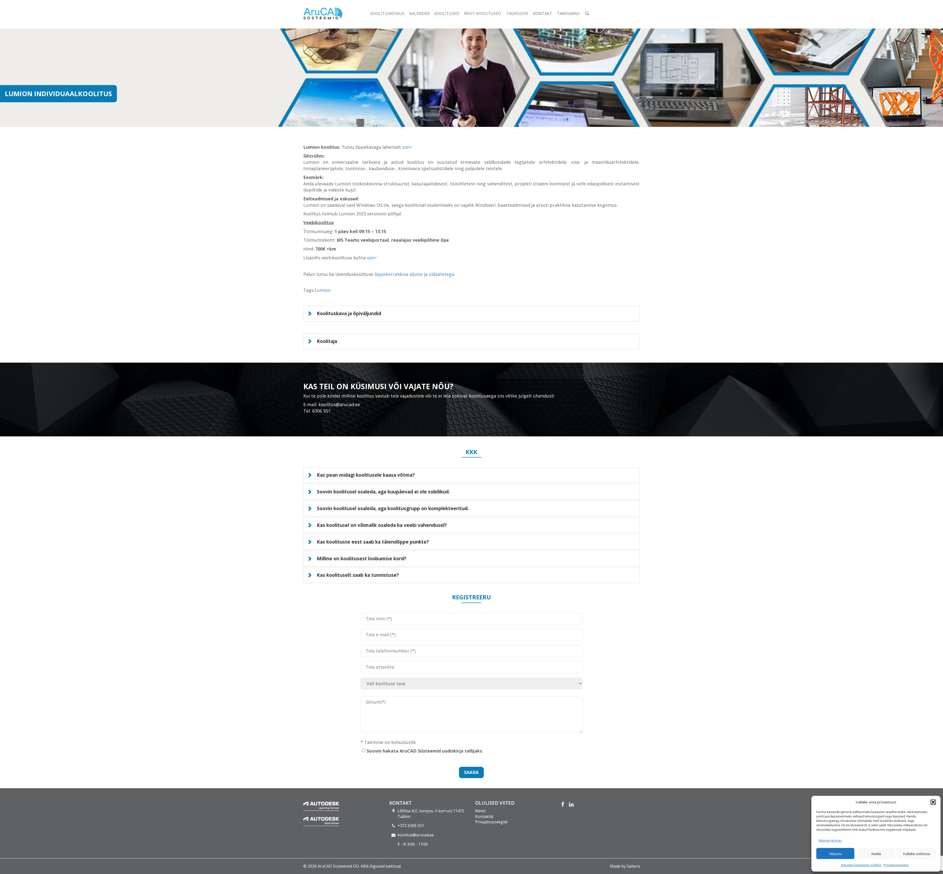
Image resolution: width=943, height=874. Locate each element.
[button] (933, 802)
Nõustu (835, 853)
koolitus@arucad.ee (416, 835)
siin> (407, 147)
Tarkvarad (568, 13)
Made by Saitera (625, 866)
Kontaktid (484, 816)
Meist (480, 811)
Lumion (323, 290)
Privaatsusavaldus (896, 865)
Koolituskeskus (387, 13)
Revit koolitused (482, 13)
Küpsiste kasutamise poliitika (861, 865)
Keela (876, 853)
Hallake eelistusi (916, 853)
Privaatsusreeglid (491, 822)
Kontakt (542, 13)
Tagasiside (517, 13)
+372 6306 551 (411, 825)
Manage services (830, 840)
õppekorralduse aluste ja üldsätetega (414, 274)
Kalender (419, 13)
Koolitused (446, 13)
